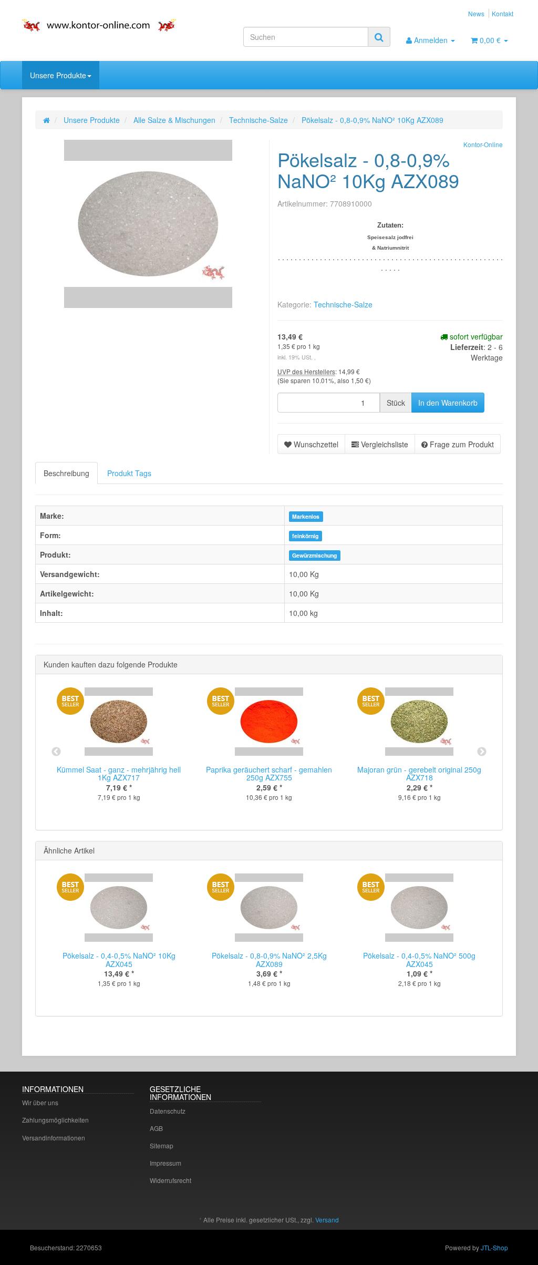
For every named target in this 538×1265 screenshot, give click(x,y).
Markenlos (305, 516)
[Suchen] (379, 37)
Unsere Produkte (58, 75)
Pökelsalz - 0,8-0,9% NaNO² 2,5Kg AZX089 (269, 959)
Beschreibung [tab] (66, 473)
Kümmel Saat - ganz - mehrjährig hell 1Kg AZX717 (119, 773)
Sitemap (161, 1145)
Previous (56, 752)
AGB (156, 1128)
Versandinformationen (53, 1137)
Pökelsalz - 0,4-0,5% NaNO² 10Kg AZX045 (119, 959)
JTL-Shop (494, 1247)
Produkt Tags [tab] (129, 473)
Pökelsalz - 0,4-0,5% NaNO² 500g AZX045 (419, 959)
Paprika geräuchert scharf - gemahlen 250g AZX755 (269, 773)
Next (481, 752)
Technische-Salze (343, 304)
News (476, 13)
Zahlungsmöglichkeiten (55, 1119)
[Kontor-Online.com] (99, 25)
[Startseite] (46, 120)
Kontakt (502, 13)
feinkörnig (305, 536)
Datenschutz (167, 1110)
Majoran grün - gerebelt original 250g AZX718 (419, 773)
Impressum (165, 1162)
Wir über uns (40, 1102)
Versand (327, 1219)
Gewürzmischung (314, 555)
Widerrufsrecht (170, 1180)
